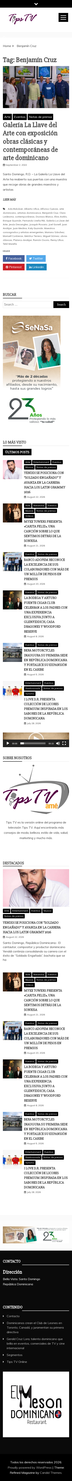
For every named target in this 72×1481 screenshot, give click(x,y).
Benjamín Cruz (50, 212)
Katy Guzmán (35, 228)
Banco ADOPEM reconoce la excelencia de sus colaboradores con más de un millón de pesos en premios (46, 569)
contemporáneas (25, 216)
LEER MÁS (9, 199)
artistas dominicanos (29, 212)
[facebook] (19, 848)
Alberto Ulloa (31, 208)
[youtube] (53, 848)
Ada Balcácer (15, 208)
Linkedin (38, 267)
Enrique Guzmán (12, 220)
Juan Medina (20, 228)
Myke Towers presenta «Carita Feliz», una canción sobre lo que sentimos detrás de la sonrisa (43, 531)
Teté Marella (10, 243)
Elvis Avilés (60, 216)
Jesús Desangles (18, 224)
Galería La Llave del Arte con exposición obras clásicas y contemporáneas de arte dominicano (30, 141)
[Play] (8, 743)
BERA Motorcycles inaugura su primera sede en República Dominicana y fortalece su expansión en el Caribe (46, 660)
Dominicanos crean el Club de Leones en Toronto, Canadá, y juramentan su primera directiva (35, 1327)
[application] (36, 740)
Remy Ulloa (56, 240)
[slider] (33, 743)
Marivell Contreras (13, 236)
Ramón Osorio (41, 240)
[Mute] (58, 743)
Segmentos (14, 1355)
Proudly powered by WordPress (30, 1467)
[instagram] (41, 848)
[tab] (17, 452)
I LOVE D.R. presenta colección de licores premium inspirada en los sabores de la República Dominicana (46, 709)
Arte (7, 117)
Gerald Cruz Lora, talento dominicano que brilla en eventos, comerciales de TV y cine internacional (36, 1343)
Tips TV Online (17, 1362)
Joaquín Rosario (38, 224)
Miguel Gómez (51, 236)
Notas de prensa (40, 117)
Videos (29, 515)
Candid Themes (51, 1473)
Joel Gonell (55, 224)
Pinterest (15, 267)
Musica (29, 467)
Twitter (37, 258)
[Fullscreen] (64, 743)
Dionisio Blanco (44, 216)
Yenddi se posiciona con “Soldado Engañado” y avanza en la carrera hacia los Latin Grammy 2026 (44, 482)
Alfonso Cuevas (49, 208)
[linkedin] (30, 848)
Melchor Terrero (33, 236)
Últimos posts (17, 452)
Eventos (20, 117)
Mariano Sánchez (54, 232)
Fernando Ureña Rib (33, 220)
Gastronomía (32, 688)
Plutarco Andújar (22, 240)
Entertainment (41, 462)
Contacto (13, 1316)
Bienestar (38, 505)
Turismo (29, 693)
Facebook (14, 258)
